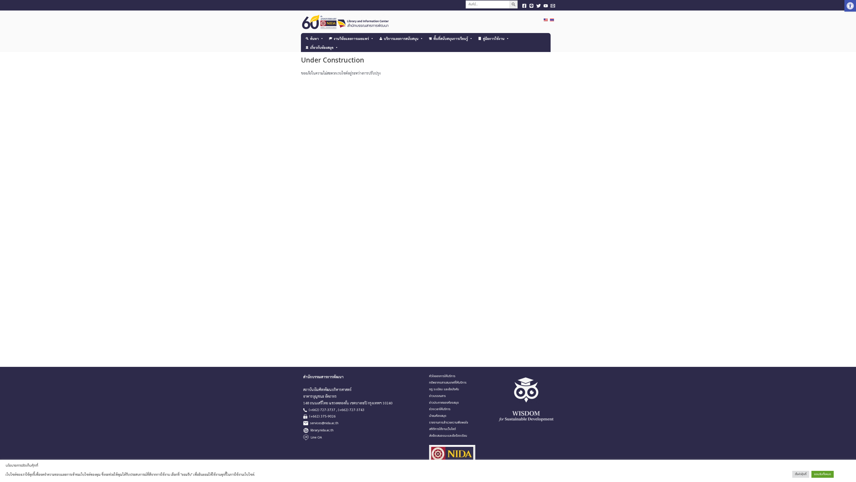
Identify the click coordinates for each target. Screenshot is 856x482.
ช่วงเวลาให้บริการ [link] (440, 409)
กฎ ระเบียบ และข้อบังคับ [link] (444, 389)
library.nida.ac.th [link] (322, 430)
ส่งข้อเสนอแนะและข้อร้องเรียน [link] (448, 435)
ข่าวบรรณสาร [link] (437, 396)
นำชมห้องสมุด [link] (437, 415)
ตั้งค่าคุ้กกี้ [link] (801, 474)
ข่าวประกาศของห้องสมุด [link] (444, 402)
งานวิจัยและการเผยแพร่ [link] (351, 38)
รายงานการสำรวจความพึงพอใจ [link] (448, 422)
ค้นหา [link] (314, 38)
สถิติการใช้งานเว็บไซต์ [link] (442, 429)
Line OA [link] (316, 437)
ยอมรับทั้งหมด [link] (822, 474)
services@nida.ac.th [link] (324, 423)
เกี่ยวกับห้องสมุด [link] (321, 47)
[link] (850, 6)
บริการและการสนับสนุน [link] (401, 38)
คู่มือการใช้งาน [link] (493, 38)
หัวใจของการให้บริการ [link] (442, 376)
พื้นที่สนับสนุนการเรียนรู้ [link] (450, 38)
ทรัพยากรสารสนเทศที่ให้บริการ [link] (448, 382)
